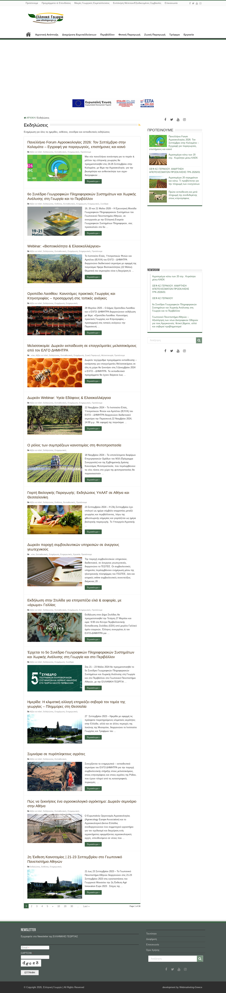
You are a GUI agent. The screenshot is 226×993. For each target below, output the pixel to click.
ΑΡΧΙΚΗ (28, 34)
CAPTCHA (27, 953)
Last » (86, 906)
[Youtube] (196, 3)
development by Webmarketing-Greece (182, 987)
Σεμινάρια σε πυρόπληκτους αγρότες (56, 754)
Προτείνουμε (32, 3)
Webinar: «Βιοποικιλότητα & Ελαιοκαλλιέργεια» (64, 246)
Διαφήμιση (151, 939)
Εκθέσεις (58, 204)
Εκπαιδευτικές (61, 152)
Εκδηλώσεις (48, 152)
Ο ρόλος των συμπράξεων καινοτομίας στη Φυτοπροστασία (74, 445)
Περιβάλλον (107, 34)
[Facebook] (190, 3)
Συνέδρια (104, 204)
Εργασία (189, 34)
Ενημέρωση (81, 204)
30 (71, 906)
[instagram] (200, 3)
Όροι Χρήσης (152, 950)
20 (65, 906)
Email (25, 947)
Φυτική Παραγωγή (129, 34)
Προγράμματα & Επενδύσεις (56, 3)
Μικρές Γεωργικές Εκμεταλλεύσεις (91, 3)
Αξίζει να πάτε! (36, 152)
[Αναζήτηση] (199, 340)
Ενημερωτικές (73, 152)
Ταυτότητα (151, 933)
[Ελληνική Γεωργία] (45, 17)
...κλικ (32, 355)
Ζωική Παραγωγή (154, 34)
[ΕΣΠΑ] (113, 103)
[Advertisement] (113, 69)
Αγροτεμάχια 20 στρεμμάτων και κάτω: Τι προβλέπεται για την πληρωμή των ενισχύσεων (184, 180)
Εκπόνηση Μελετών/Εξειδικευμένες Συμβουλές (137, 3)
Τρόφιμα (174, 34)
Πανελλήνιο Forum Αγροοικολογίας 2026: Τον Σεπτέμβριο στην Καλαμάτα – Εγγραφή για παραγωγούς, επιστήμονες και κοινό (174, 143)
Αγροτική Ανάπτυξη (46, 34)
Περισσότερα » (93, 181)
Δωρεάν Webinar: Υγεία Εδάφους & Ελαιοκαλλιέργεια (69, 398)
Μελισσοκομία (107, 355)
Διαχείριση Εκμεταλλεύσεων (79, 34)
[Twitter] (193, 3)
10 (58, 906)
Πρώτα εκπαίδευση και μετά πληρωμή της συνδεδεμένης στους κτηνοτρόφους (183, 195)
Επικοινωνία (171, 3)
